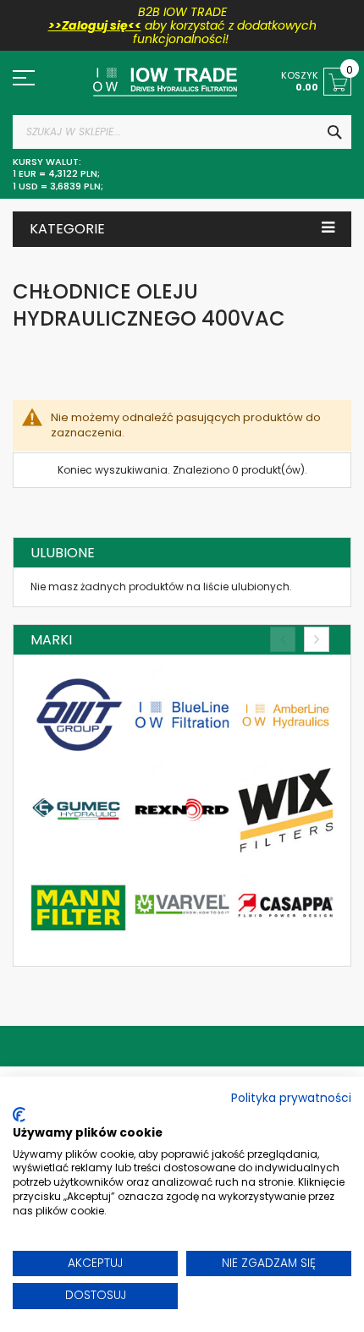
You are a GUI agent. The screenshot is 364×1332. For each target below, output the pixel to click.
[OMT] (78, 715)
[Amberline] (286, 715)
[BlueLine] (182, 715)
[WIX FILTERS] (286, 810)
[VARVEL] (182, 905)
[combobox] (182, 132)
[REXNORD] (182, 810)
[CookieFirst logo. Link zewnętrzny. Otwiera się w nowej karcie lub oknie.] (19, 1114)
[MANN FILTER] (78, 905)
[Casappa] (286, 905)
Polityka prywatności (291, 1098)
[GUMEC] (78, 810)
